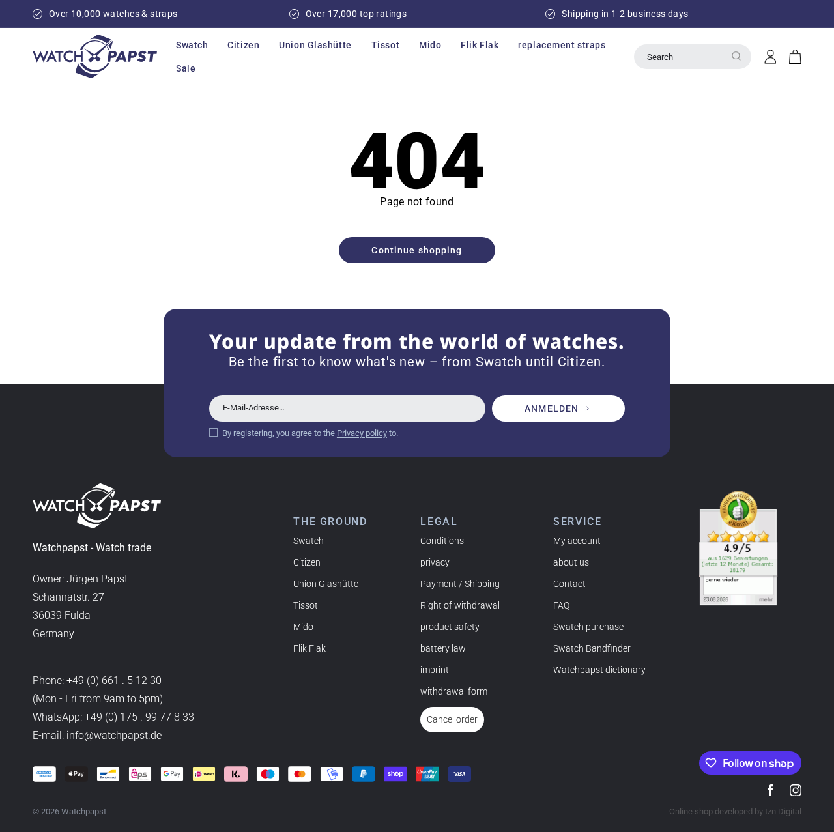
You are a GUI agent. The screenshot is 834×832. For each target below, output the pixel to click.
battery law (443, 648)
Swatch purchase (588, 627)
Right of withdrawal (460, 605)
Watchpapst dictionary (599, 670)
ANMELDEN (552, 408)
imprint (434, 670)
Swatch (308, 541)
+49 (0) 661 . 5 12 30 (114, 680)
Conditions (442, 541)
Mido (303, 627)
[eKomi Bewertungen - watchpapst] (738, 548)
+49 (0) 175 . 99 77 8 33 (139, 717)
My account (577, 541)
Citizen (307, 562)
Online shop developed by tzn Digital (735, 811)
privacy (435, 562)
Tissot (305, 605)
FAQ (561, 605)
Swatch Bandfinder (592, 648)
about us (571, 562)
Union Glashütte (325, 584)
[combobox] (692, 56)
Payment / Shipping (460, 584)
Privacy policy (362, 433)
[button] (192, 44)
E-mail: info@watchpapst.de (97, 735)
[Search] (736, 56)
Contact (569, 584)
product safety (450, 627)
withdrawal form (453, 691)
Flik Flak (309, 648)
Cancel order (452, 719)
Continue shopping (416, 250)
